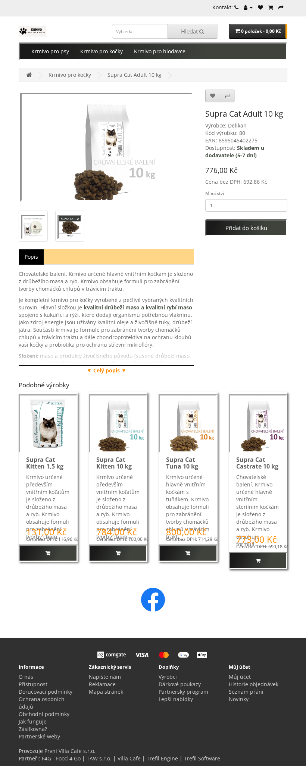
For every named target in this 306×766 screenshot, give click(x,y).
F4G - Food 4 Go (62, 758)
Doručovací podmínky (45, 691)
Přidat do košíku (246, 227)
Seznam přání (246, 691)
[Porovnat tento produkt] (227, 95)
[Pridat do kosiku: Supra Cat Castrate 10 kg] (258, 560)
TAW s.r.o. (99, 758)
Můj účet (240, 676)
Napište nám (105, 676)
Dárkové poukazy (180, 684)
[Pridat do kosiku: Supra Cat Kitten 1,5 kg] (48, 553)
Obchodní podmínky (44, 714)
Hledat (190, 31)
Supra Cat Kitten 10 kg (114, 462)
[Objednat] (281, 7)
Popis (31, 256)
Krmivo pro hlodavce (159, 51)
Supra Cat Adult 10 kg (134, 74)
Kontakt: (223, 7)
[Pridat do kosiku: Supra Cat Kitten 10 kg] (118, 553)
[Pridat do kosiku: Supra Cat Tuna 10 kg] (188, 553)
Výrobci (168, 676)
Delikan (237, 125)
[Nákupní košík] (270, 7)
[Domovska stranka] (29, 74)
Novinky (239, 699)
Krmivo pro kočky (101, 51)
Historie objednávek (253, 684)
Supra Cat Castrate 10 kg (257, 462)
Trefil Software (202, 758)
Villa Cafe (129, 758)
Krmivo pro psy (50, 51)
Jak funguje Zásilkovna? (33, 725)
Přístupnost (33, 684)
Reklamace (102, 684)
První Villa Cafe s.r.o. (70, 750)
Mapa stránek (106, 691)
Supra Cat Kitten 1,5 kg (44, 462)
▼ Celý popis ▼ (107, 370)
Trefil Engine (162, 758)
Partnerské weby (39, 736)
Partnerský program (183, 691)
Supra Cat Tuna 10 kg (182, 462)
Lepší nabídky (176, 699)
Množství (214, 193)
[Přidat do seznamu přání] (212, 95)
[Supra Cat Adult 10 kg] (106, 146)
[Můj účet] (248, 7)
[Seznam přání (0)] (260, 7)
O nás (26, 676)
